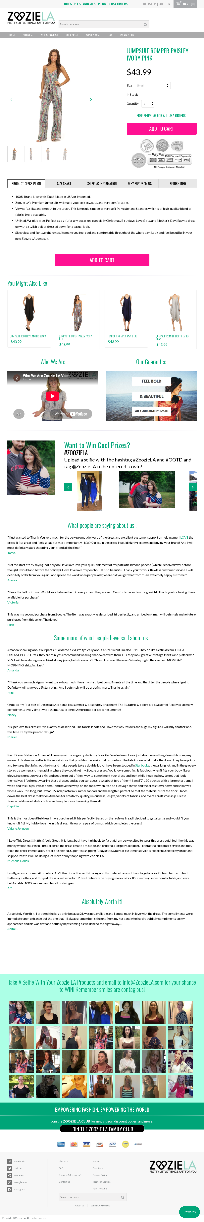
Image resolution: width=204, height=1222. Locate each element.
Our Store (98, 1168)
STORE (27, 35)
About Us (64, 1161)
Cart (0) (188, 3)
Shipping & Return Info (70, 1174)
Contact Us (127, 35)
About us (79, 1205)
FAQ (111, 35)
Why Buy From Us (100, 1205)
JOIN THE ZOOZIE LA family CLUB (102, 1129)
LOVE (184, 537)
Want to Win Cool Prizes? (97, 444)
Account (165, 3)
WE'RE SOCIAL (93, 35)
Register (149, 3)
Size (129, 85)
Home (12, 35)
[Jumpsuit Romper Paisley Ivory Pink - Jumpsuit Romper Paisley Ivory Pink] (51, 95)
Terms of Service (102, 1181)
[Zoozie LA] (31, 18)
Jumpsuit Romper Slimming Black (28, 336)
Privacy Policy (100, 1174)
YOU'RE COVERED (49, 35)
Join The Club (100, 1188)
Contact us (64, 1181)
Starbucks (142, 765)
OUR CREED (72, 35)
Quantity (133, 103)
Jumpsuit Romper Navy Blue (122, 336)
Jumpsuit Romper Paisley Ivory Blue (75, 337)
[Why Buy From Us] (151, 396)
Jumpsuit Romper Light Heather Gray (172, 337)
